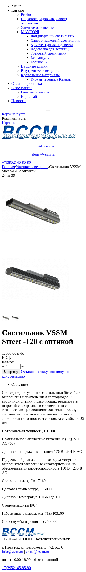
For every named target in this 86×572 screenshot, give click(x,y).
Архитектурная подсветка (52, 45)
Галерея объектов (35, 92)
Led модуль (40, 58)
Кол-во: (8, 362)
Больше (39, 62)
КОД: (6, 358)
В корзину (11, 372)
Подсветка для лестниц (50, 49)
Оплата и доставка (26, 84)
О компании (21, 88)
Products (27, 14)
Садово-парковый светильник (55, 40)
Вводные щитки (34, 66)
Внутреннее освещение (40, 71)
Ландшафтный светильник (52, 36)
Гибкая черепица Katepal (51, 79)
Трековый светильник (48, 53)
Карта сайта (30, 96)
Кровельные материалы (40, 75)
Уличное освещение (37, 27)
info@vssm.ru (43, 146)
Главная (8, 167)
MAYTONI (30, 32)
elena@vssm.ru (43, 154)
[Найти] (48, 110)
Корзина (9, 123)
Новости (18, 101)
